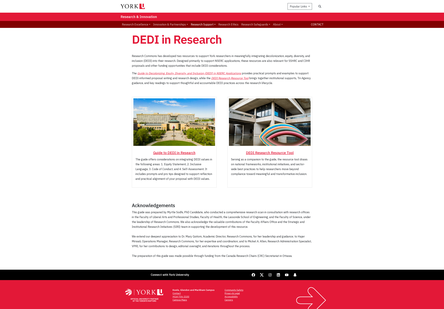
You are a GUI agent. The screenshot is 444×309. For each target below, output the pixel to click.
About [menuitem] (277, 24)
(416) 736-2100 (181, 296)
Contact (317, 24)
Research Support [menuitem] (202, 24)
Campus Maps (180, 299)
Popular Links (299, 6)
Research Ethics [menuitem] (228, 24)
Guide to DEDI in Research (174, 152)
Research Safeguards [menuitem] (254, 24)
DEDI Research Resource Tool (230, 78)
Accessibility (231, 296)
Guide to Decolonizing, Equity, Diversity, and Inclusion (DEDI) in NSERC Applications (189, 73)
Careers (229, 299)
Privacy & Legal (232, 293)
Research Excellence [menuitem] (135, 24)
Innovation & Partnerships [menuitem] (169, 24)
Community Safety (234, 290)
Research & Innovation (139, 16)
